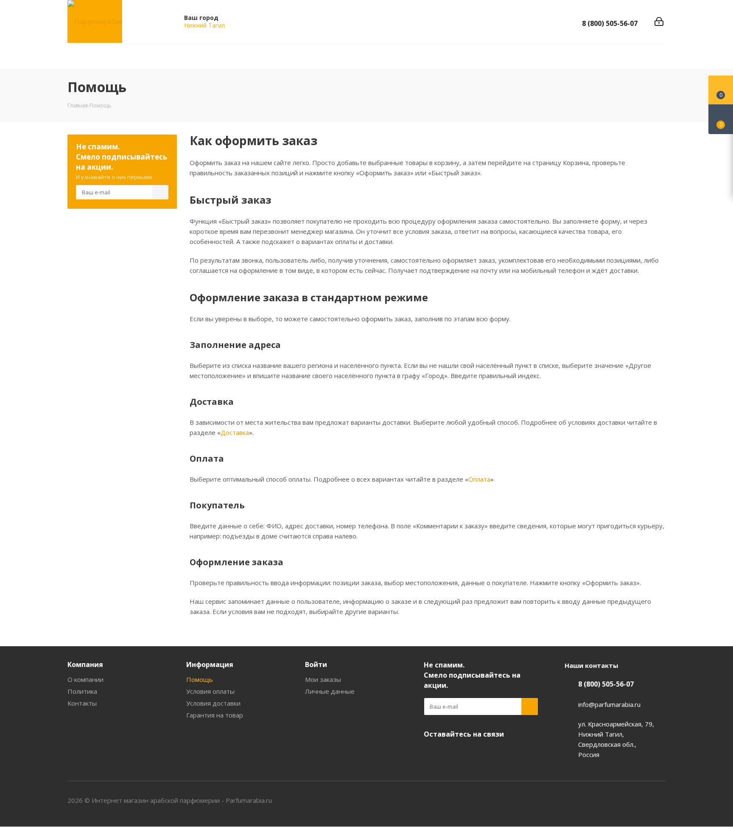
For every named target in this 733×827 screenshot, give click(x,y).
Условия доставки (213, 703)
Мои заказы (323, 679)
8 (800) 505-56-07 (610, 23)
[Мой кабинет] (659, 22)
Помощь (199, 679)
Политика (82, 691)
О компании (85, 679)
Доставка (235, 432)
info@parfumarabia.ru (609, 704)
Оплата (479, 479)
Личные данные (330, 691)
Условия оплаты (210, 691)
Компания (85, 664)
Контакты (82, 703)
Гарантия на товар (214, 715)
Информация (209, 664)
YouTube (453, 754)
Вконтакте (432, 754)
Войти (316, 664)
